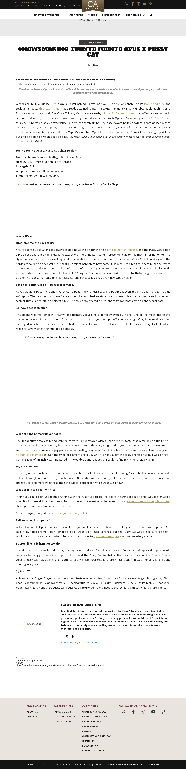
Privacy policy (61, 764)
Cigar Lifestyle (91, 721)
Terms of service (37, 764)
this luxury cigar (50, 108)
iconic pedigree (154, 104)
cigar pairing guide (72, 513)
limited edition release (122, 249)
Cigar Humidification (95, 716)
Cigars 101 (88, 741)
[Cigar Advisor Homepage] (93, 12)
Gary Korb (93, 65)
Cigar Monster (63, 721)
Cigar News (89, 731)
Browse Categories (47, 15)
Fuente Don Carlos (157, 118)
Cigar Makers (90, 726)
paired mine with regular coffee (148, 501)
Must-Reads (75, 15)
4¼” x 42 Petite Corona (118, 113)
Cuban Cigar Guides (94, 750)
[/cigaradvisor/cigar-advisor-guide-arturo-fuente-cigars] (93, 377)
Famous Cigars (62, 712)
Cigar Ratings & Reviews (93, 43)
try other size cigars (106, 536)
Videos (92, 15)
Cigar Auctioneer (64, 716)
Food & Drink (90, 745)
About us (32, 712)
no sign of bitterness (29, 454)
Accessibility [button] (82, 764)
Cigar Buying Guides (94, 712)
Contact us (23, 141)
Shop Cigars (133, 15)
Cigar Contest (111, 15)
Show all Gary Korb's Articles (79, 642)
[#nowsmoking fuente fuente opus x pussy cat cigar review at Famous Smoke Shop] (93, 205)
